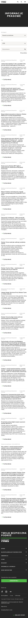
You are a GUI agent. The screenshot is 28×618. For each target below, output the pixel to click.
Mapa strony (4, 606)
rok (2, 40)
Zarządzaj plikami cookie (6, 610)
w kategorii (3, 32)
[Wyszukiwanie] (21, 2)
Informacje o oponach (8, 566)
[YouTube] (10, 592)
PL (18, 2)
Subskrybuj (14, 580)
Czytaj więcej (7, 79)
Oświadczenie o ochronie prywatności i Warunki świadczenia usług (12, 602)
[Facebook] (2, 592)
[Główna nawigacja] (25, 2)
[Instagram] (6, 592)
